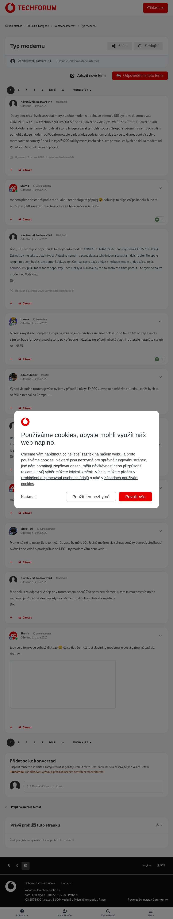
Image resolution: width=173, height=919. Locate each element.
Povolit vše (135, 496)
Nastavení (28, 496)
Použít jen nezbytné (90, 496)
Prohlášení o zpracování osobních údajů (55, 478)
